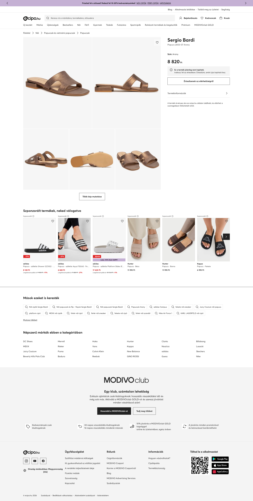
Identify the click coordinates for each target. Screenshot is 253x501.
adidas (165, 351)
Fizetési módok (72, 473)
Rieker (61, 346)
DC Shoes (28, 341)
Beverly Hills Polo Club (34, 356)
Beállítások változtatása (62, 495)
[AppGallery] (220, 471)
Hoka (95, 341)
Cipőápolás (154, 463)
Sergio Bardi (181, 40)
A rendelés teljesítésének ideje (79, 468)
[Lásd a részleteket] (226, 93)
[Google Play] (220, 459)
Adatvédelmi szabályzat (85, 495)
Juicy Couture (30, 351)
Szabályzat (45, 495)
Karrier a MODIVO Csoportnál (121, 468)
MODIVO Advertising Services (121, 478)
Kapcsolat (70, 483)
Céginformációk (114, 458)
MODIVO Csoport (115, 463)
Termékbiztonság (156, 468)
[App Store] (220, 465)
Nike (198, 356)
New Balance (133, 351)
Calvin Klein (98, 351)
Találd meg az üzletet (208, 9)
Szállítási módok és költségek (79, 458)
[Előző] (7, 3)
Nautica (165, 346)
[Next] (226, 237)
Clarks (165, 341)
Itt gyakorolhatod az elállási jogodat (82, 463)
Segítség (225, 9)
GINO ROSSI (133, 356)
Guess (164, 356)
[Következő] (245, 3)
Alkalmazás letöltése (185, 9)
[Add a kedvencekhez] (157, 42)
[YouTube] (35, 461)
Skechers (200, 351)
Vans (94, 346)
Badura (61, 356)
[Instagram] (26, 461)
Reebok (96, 356)
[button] (57, 83)
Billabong (200, 341)
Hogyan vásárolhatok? (159, 458)
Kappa (130, 346)
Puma (61, 351)
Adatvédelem (103, 495)
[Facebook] (43, 461)
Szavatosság (71, 478)
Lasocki (199, 346)
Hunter (130, 341)
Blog (170, 9)
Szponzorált (27, 216)
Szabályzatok (113, 483)
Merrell (61, 341)
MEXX (26, 346)
